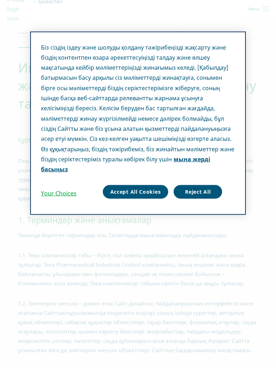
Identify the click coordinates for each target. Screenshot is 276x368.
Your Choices (59, 193)
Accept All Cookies (135, 191)
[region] (138, 123)
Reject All (198, 191)
